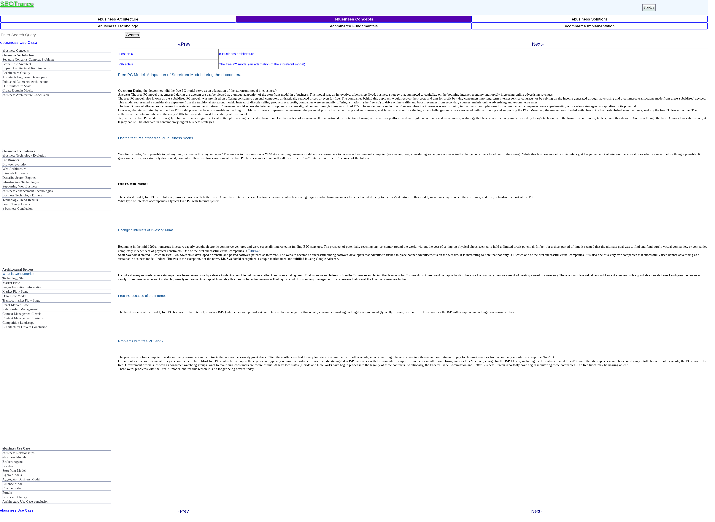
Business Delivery (14, 497)
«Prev (184, 44)
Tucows (254, 251)
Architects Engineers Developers (24, 77)
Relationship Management (20, 309)
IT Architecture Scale (16, 86)
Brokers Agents (12, 461)
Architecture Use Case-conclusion (25, 501)
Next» (538, 44)
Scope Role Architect (16, 64)
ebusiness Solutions (590, 19)
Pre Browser (10, 160)
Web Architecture (14, 169)
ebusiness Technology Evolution (24, 155)
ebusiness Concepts (15, 50)
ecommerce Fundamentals (354, 26)
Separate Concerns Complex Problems (28, 59)
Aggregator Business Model (21, 479)
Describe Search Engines (19, 177)
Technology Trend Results (20, 200)
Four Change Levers (16, 204)
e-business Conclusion (17, 208)
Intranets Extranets (15, 173)
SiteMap (649, 7)
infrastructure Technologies (20, 182)
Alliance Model (12, 484)
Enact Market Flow (15, 305)
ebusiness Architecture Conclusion (25, 95)
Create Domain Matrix (17, 90)
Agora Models (12, 475)
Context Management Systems (23, 318)
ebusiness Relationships (18, 453)
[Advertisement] (30, 124)
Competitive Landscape (18, 322)
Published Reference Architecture (25, 81)
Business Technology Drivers (22, 195)
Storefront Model (14, 470)
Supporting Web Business (19, 186)
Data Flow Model (14, 296)
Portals (7, 492)
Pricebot (8, 466)
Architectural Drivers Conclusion (24, 327)
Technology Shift (14, 278)
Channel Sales (12, 488)
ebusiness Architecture (118, 19)
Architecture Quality (16, 73)
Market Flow (11, 283)
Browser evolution (14, 164)
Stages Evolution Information (22, 287)
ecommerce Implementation (590, 26)
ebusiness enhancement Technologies (27, 191)
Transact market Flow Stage (21, 300)
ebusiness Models (14, 457)
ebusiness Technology (118, 26)
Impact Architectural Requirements (26, 68)
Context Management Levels (21, 314)
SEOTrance (17, 3)
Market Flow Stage (15, 291)
